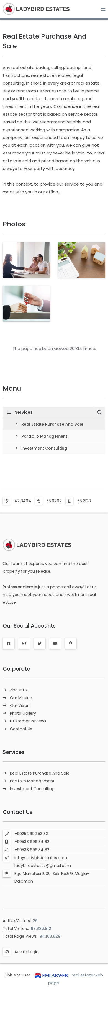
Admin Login (26, 952)
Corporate (16, 669)
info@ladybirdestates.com (40, 858)
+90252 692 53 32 (31, 833)
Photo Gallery (23, 713)
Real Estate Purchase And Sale (52, 424)
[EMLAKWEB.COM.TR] (51, 975)
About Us (18, 690)
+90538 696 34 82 (31, 841)
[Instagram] (24, 643)
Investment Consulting (44, 448)
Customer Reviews (28, 721)
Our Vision (20, 705)
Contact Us (21, 729)
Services (24, 412)
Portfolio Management (44, 436)
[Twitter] (39, 643)
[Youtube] (55, 643)
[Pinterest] (70, 643)
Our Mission (21, 698)
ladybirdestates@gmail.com (42, 865)
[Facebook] (8, 643)
